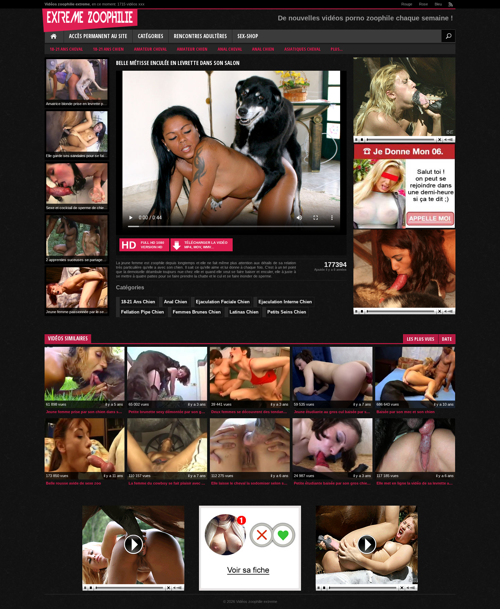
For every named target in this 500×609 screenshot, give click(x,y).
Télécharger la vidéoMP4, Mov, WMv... (206, 245)
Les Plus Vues (420, 339)
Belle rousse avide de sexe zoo (73, 483)
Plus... (337, 49)
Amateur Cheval (150, 49)
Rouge (406, 4)
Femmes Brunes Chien (197, 312)
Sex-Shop (247, 36)
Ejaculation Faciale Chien (223, 301)
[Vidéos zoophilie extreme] (89, 20)
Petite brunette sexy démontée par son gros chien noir (168, 412)
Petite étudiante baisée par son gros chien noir (333, 483)
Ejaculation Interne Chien (285, 301)
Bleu (438, 4)
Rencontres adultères (200, 36)
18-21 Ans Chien (108, 49)
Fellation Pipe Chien (142, 312)
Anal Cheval (230, 49)
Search (448, 36)
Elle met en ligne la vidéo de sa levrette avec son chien (416, 483)
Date (447, 339)
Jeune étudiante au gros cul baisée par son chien (333, 412)
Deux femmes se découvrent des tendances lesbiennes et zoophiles (250, 412)
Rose (423, 4)
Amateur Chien (192, 49)
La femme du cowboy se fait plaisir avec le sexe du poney (168, 483)
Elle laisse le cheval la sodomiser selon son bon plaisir (250, 483)
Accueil (54, 37)
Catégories (150, 36)
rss (450, 4)
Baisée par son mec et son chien (406, 412)
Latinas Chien (244, 312)
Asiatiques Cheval (302, 49)
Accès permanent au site (98, 36)
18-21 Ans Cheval (66, 49)
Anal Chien (263, 49)
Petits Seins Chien (286, 312)
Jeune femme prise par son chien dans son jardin (85, 412)
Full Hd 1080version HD (142, 245)
